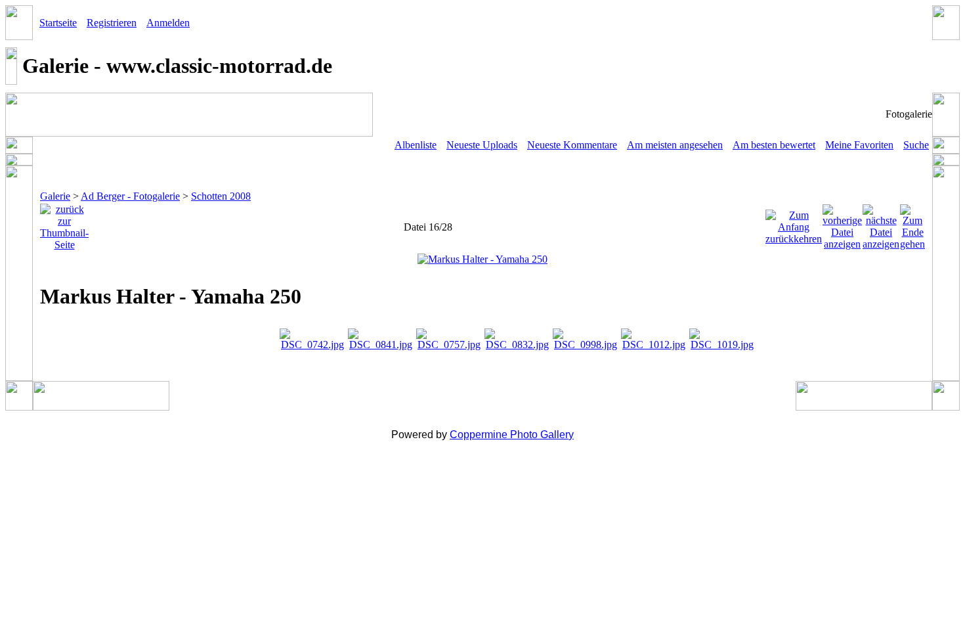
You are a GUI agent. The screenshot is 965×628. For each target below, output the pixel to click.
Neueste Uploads (481, 144)
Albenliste (416, 144)
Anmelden (168, 22)
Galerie (55, 196)
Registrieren (112, 22)
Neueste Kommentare (572, 144)
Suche (916, 144)
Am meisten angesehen (675, 144)
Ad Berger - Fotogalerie (130, 196)
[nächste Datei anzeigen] (881, 223)
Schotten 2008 (221, 196)
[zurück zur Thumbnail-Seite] (64, 223)
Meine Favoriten (859, 144)
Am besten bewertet (774, 144)
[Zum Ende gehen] (912, 223)
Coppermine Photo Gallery (512, 434)
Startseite (58, 22)
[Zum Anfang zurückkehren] (793, 223)
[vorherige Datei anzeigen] (842, 223)
